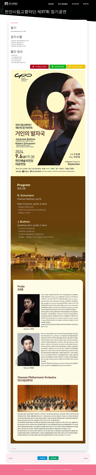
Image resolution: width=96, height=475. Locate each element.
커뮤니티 (86, 4)
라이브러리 (75, 4)
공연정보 (51, 4)
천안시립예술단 (63, 4)
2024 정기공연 (14, 22)
